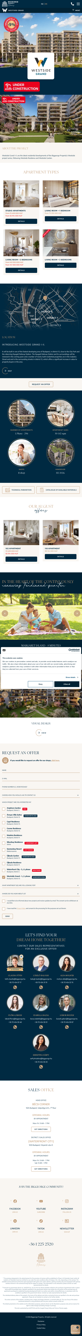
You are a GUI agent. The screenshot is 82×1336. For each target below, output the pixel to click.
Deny (40, 684)
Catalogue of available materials (61, 490)
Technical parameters (21, 490)
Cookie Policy (41, 1328)
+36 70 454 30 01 (41, 1022)
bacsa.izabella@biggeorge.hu (41, 1019)
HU (42, 4)
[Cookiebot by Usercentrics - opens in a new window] (70, 650)
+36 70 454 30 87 (66, 1022)
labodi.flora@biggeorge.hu (15, 1019)
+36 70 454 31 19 (41, 982)
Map (10, 371)
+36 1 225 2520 (41, 1244)
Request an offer (41, 384)
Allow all (67, 684)
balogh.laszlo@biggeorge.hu (41, 979)
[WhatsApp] (15, 987)
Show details (70, 677)
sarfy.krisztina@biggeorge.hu (41, 1058)
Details (21, 221)
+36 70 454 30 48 (15, 1022)
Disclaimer (41, 1321)
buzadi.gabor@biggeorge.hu (67, 1019)
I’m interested (75, 1330)
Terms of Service (59, 1308)
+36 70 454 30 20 (41, 1062)
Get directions (41, 1129)
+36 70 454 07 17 (15, 982)
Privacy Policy (21, 908)
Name (4, 770)
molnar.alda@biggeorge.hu (67, 979)
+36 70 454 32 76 (67, 982)
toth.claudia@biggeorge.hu (15, 979)
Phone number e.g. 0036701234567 (14, 787)
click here (55, 760)
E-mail (4, 778)
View (44, 733)
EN (46, 4)
